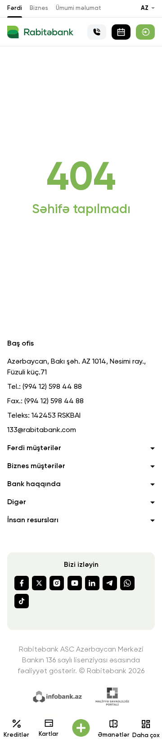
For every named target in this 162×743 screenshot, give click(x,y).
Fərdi (14, 8)
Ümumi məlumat (78, 8)
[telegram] (110, 583)
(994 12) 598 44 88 (52, 387)
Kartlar (48, 734)
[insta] (57, 583)
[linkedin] (92, 583)
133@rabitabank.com (41, 430)
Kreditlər (16, 735)
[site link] (145, 32)
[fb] (21, 583)
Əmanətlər (114, 735)
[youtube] (75, 583)
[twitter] (39, 583)
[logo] (40, 32)
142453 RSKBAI (56, 415)
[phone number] (96, 32)
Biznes (39, 8)
